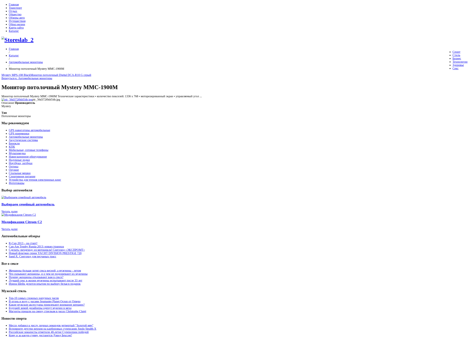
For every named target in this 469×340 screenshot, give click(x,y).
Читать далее (9, 211)
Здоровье (458, 65)
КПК (12, 146)
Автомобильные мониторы (26, 62)
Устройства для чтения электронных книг (35, 179)
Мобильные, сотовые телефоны (28, 150)
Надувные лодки (19, 159)
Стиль (456, 55)
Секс (456, 68)
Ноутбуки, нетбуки (20, 163)
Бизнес (457, 58)
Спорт (456, 51)
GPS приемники (19, 133)
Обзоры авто (17, 17)
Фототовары (16, 183)
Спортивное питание (22, 176)
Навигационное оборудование (28, 156)
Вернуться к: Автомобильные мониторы (26, 78)
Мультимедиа (17, 153)
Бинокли (14, 143)
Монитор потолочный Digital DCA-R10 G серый (60, 75)
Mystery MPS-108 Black (15, 75)
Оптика (13, 166)
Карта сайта (16, 27)
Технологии (460, 61)
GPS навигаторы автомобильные (29, 130)
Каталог (14, 30)
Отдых (13, 11)
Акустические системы (23, 140)
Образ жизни (17, 24)
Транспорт (15, 7)
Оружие (14, 169)
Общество (15, 14)
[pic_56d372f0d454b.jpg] (16, 99)
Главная (14, 4)
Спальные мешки (20, 173)
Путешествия (17, 21)
